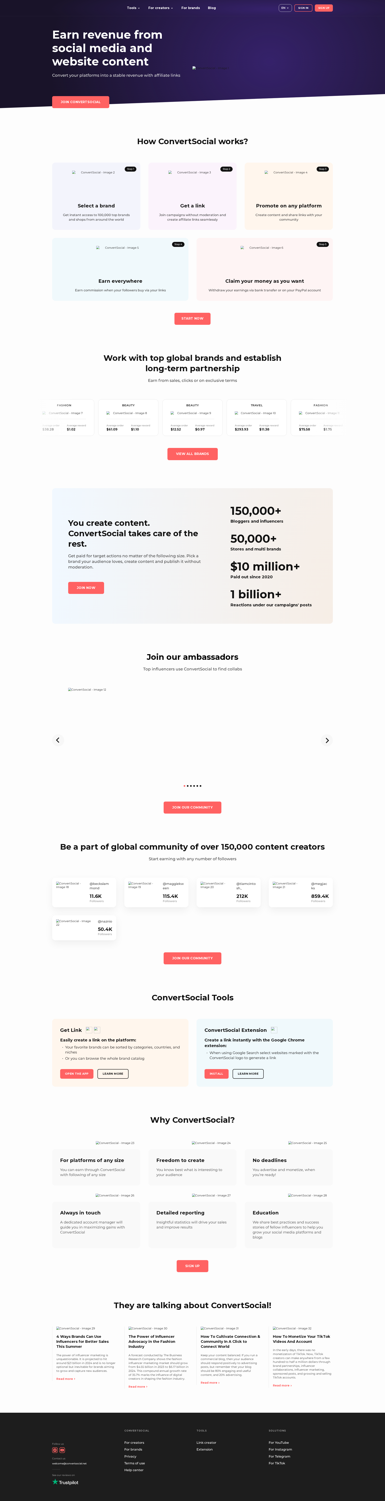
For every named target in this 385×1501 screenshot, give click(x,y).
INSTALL (216, 1073)
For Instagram (280, 1449)
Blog (212, 8)
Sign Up (192, 1266)
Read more (64, 1379)
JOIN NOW (86, 588)
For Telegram (279, 1456)
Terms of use (134, 1463)
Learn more (113, 1073)
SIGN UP (324, 7)
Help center (134, 1470)
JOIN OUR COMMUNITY (192, 807)
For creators (134, 1443)
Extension (205, 1449)
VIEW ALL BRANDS (192, 454)
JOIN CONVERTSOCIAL (81, 102)
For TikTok (277, 1463)
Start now (192, 318)
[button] (184, 786)
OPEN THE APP (77, 1073)
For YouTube (279, 1443)
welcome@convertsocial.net (69, 1463)
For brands (190, 8)
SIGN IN (303, 7)
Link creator (206, 1443)
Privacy (130, 1456)
